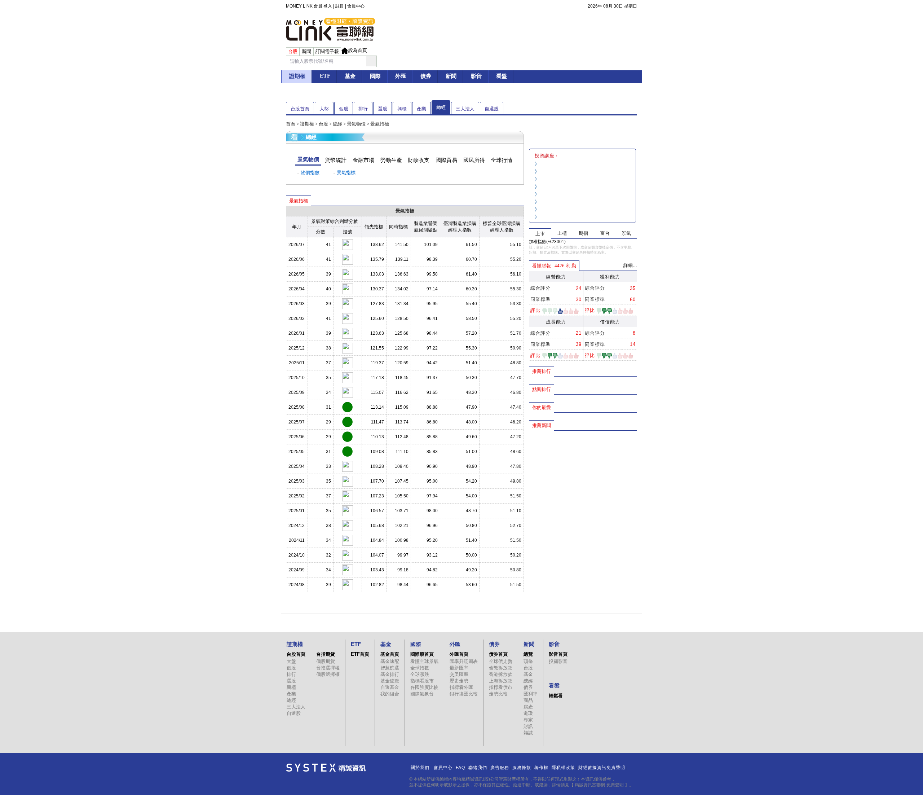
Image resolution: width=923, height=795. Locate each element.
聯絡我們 (477, 767)
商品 (528, 700)
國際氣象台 (422, 694)
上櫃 (562, 233)
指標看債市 (500, 687)
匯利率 (531, 694)
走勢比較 (498, 694)
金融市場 (363, 160)
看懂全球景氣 (424, 661)
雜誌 (528, 732)
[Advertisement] (583, 483)
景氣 (626, 233)
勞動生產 (391, 160)
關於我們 (420, 767)
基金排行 (389, 674)
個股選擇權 (328, 674)
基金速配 (389, 661)
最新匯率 (459, 668)
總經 (441, 107)
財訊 (528, 726)
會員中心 (356, 6)
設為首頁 (357, 50)
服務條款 (521, 767)
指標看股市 (422, 681)
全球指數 (419, 668)
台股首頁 (300, 108)
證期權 (307, 124)
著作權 (541, 767)
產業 (421, 108)
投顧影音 (558, 661)
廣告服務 (499, 767)
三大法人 (465, 108)
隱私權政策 (563, 767)
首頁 (290, 124)
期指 (583, 233)
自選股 (492, 108)
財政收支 (418, 160)
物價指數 (310, 172)
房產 (528, 707)
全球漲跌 (419, 674)
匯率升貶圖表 (464, 661)
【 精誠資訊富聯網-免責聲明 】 (599, 784)
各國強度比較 (424, 687)
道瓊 (528, 713)
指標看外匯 (461, 687)
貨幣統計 (335, 160)
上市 (540, 233)
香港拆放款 (500, 674)
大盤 (324, 108)
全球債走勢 (500, 661)
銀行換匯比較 (464, 694)
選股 (382, 108)
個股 (343, 108)
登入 (327, 6)
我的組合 (389, 694)
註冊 (339, 6)
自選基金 (389, 687)
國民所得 (474, 160)
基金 (528, 674)
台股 (323, 124)
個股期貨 (325, 661)
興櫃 (402, 108)
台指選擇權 (328, 668)
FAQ (460, 767)
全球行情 (501, 160)
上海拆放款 (500, 681)
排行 (363, 108)
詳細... (630, 265)
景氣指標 (346, 172)
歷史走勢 (459, 681)
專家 (528, 719)
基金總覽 (389, 681)
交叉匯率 (459, 674)
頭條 (528, 661)
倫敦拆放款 (500, 668)
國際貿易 (446, 160)
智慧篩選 (389, 668)
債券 (528, 687)
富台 (605, 233)
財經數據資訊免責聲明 (601, 767)
